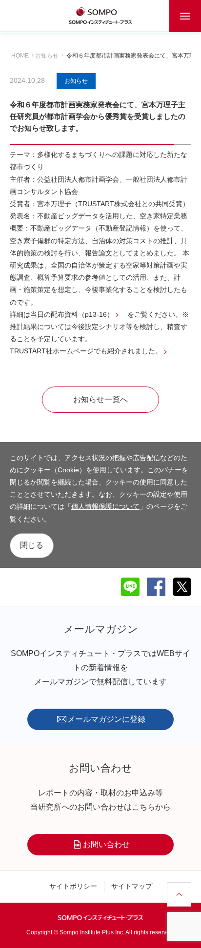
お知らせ (47, 55)
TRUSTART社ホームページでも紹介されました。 (86, 351)
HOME (20, 55)
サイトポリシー (73, 886)
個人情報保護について (105, 506)
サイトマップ (131, 886)
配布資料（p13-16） (82, 314)
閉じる (31, 545)
